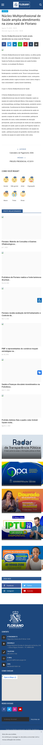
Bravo (6, 200)
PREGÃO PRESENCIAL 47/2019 (21, 161)
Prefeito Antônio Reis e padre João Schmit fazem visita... (20, 421)
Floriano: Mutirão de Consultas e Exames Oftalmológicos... (19, 243)
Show (22, 200)
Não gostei (14, 186)
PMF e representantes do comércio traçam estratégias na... (20, 350)
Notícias (5, 11)
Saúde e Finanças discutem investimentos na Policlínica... (21, 385)
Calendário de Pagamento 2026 (21, 153)
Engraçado (31, 186)
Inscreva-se (35, 719)
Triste (14, 200)
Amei (22, 186)
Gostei (6, 186)
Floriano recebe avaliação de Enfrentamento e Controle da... (21, 314)
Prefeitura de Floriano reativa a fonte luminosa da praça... (21, 278)
